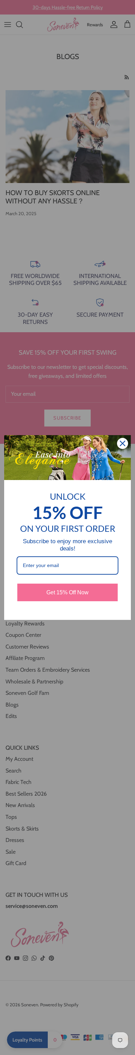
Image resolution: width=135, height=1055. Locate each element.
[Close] (122, 443)
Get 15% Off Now (67, 592)
